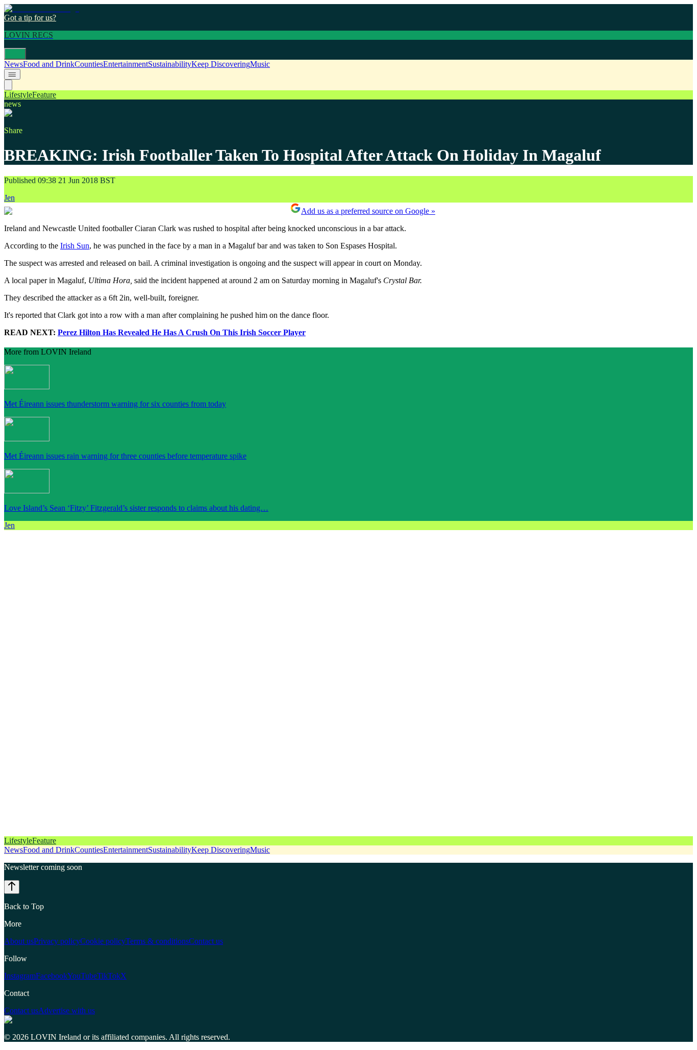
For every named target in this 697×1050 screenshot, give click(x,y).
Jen (9, 197)
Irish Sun (74, 245)
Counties (88, 64)
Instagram (20, 975)
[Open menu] (15, 54)
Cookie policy (103, 941)
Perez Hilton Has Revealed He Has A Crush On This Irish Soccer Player (182, 332)
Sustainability (169, 64)
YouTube (82, 975)
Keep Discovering (220, 64)
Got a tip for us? (30, 17)
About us (19, 941)
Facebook (51, 975)
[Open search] (8, 85)
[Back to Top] (11, 887)
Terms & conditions (157, 941)
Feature (44, 94)
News (13, 64)
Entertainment (125, 64)
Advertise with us (66, 1010)
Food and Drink (48, 64)
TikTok (108, 975)
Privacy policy (57, 941)
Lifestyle (18, 94)
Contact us (206, 941)
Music (260, 64)
